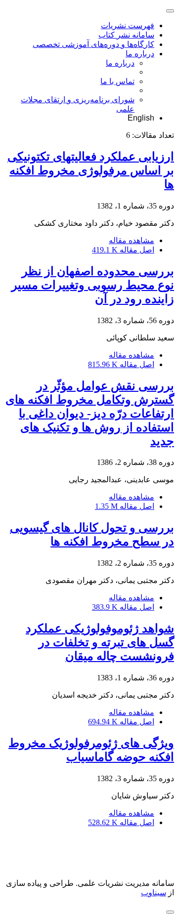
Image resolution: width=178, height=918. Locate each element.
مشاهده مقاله (131, 240)
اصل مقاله (123, 250)
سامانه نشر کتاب (126, 35)
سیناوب (153, 892)
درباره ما (140, 53)
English (141, 118)
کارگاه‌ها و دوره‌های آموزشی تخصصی (93, 44)
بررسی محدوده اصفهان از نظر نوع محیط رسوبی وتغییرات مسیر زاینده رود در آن (92, 285)
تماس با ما (117, 81)
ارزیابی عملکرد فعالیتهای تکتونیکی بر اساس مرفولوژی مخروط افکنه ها (90, 170)
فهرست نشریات (127, 25)
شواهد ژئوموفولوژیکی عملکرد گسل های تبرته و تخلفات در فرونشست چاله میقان (100, 642)
